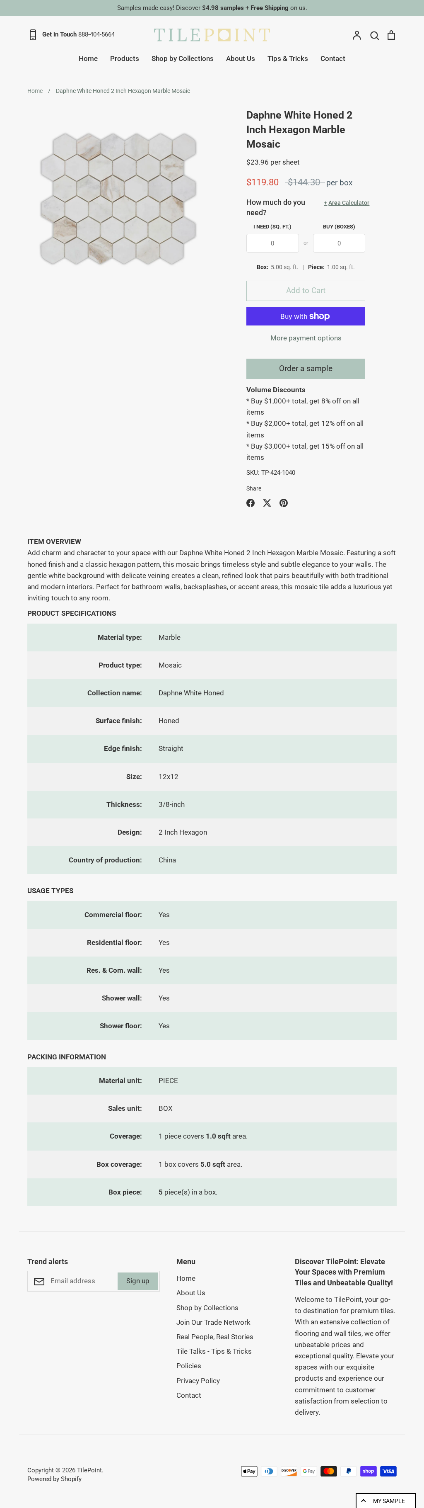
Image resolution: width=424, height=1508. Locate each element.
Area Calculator (344, 202)
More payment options (306, 338)
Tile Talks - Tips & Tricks (214, 1351)
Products (124, 58)
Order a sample (305, 368)
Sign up (137, 1281)
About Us (240, 58)
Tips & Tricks (287, 58)
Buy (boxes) (339, 226)
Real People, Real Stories (214, 1337)
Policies (188, 1366)
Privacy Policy (198, 1381)
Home (88, 58)
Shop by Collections (183, 58)
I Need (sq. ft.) (272, 226)
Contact (332, 58)
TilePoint (89, 1470)
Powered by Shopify (54, 1479)
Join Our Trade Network (213, 1322)
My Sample (389, 1501)
